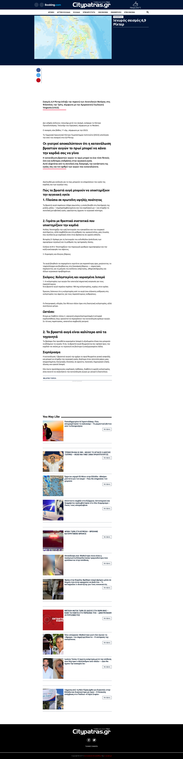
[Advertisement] (77, 397)
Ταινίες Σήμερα (91, 746)
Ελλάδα (76, 12)
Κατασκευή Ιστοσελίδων (93, 756)
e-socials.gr (108, 756)
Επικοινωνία (129, 12)
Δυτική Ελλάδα (63, 12)
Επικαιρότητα (89, 12)
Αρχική (51, 12)
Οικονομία (103, 12)
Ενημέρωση (116, 12)
